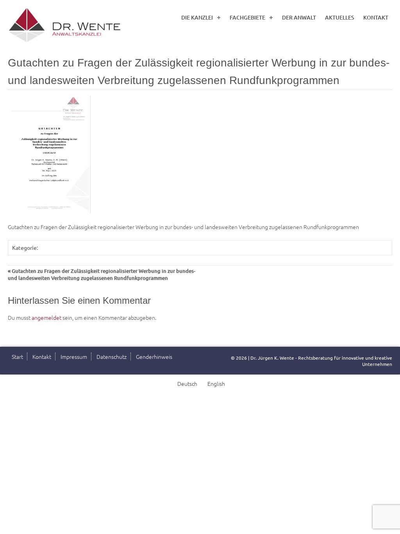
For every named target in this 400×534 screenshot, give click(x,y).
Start (17, 356)
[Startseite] (66, 25)
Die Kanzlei (197, 17)
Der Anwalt (299, 17)
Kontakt (375, 17)
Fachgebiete (247, 17)
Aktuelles (339, 17)
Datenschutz (111, 356)
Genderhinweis (154, 356)
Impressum (74, 356)
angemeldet (46, 317)
